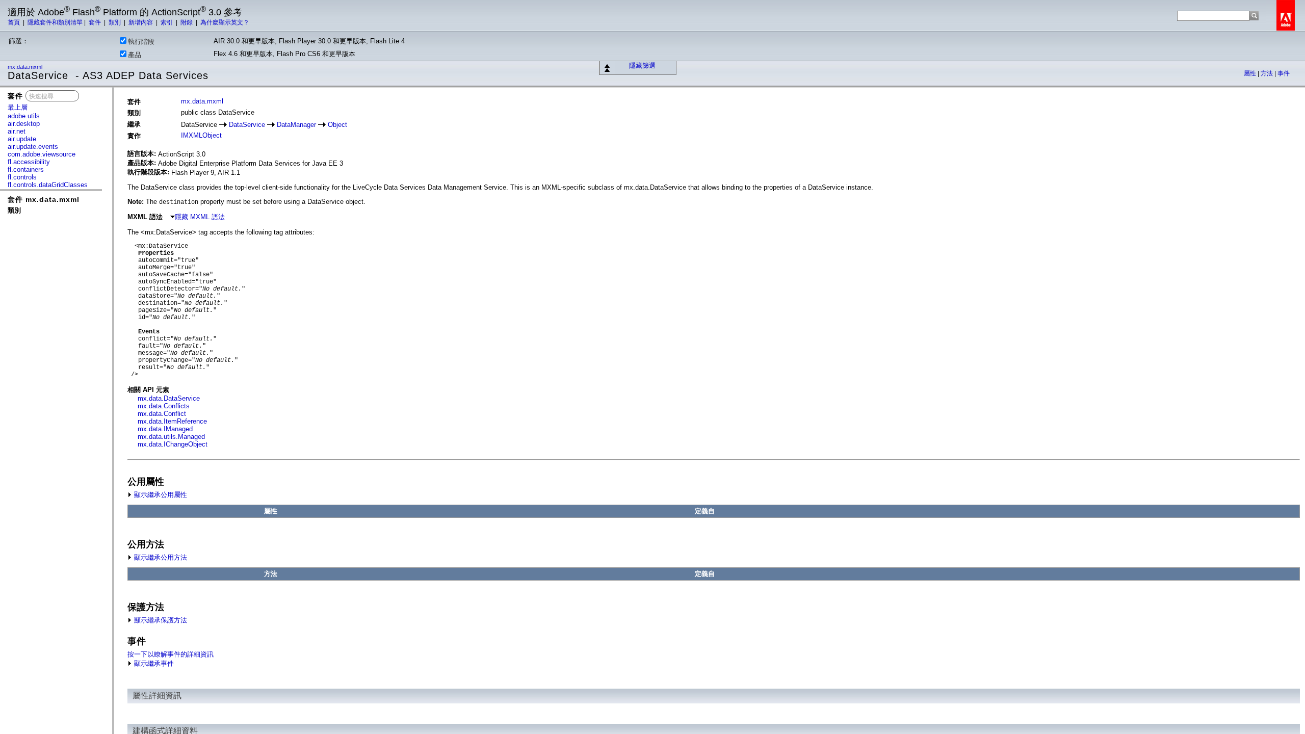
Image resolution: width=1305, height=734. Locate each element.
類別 (115, 22)
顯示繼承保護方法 (159, 620)
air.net (16, 131)
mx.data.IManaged (165, 429)
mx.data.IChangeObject (172, 444)
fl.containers (26, 169)
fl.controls (22, 177)
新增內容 (141, 22)
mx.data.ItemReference (172, 421)
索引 (167, 22)
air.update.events (33, 146)
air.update (22, 139)
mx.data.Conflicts (164, 406)
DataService (247, 124)
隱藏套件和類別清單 (55, 22)
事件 (1283, 73)
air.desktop (24, 123)
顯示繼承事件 (153, 663)
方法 (1267, 73)
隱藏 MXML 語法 (200, 217)
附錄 (187, 22)
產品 (134, 55)
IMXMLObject (201, 135)
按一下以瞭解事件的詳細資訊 (170, 654)
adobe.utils (24, 116)
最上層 (18, 107)
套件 (95, 22)
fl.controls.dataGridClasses (48, 185)
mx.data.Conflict (162, 413)
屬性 (1251, 73)
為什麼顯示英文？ (224, 22)
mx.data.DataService (169, 398)
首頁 (14, 22)
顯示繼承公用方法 (159, 557)
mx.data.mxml (26, 67)
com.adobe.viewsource (41, 154)
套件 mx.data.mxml (44, 199)
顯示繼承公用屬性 (159, 495)
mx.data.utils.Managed (171, 436)
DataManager (296, 124)
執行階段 (141, 41)
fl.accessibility (29, 162)
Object (337, 124)
